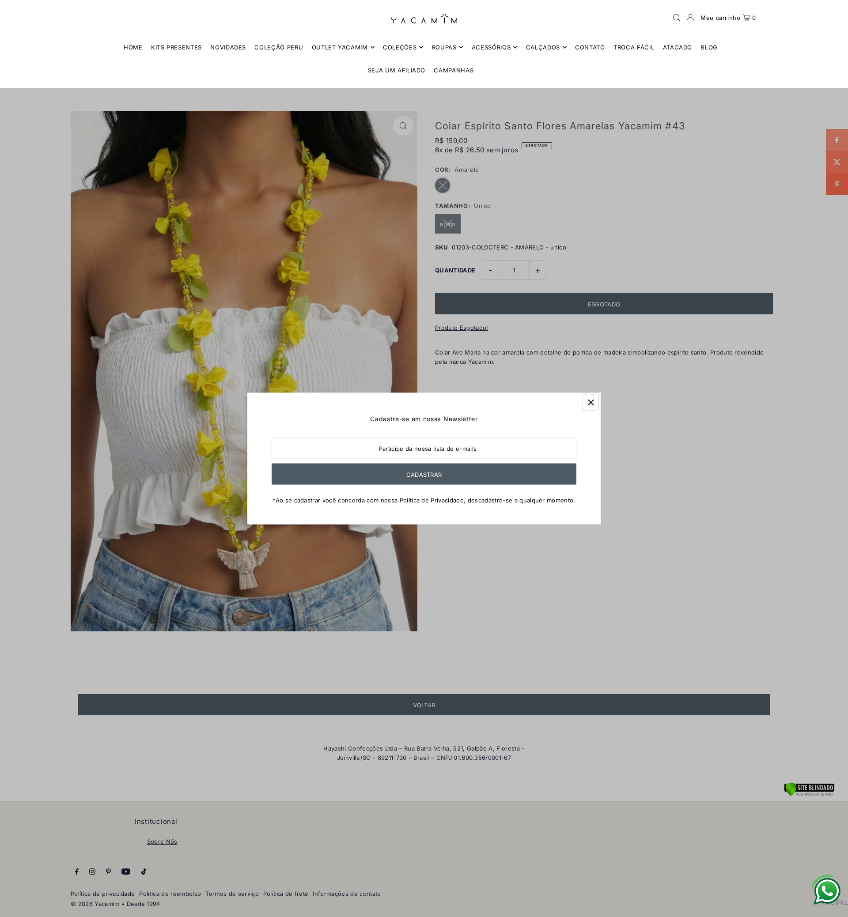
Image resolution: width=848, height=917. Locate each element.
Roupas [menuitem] (444, 47)
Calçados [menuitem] (543, 47)
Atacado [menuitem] (678, 47)
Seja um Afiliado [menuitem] (396, 70)
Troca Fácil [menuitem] (633, 47)
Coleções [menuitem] (399, 47)
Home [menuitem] (133, 47)
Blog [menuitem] (709, 47)
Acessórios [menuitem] (491, 47)
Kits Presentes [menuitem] (176, 47)
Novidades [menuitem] (228, 47)
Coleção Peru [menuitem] (278, 47)
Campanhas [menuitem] (453, 70)
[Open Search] (676, 17)
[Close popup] (590, 402)
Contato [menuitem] (590, 47)
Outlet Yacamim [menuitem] (340, 47)
